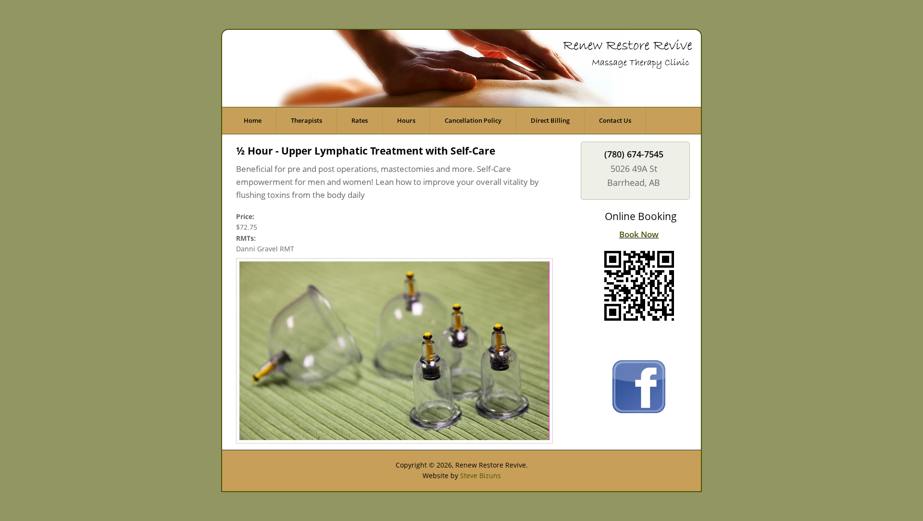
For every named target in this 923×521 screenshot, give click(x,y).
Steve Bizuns (480, 475)
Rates (359, 120)
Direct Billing (550, 120)
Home (253, 120)
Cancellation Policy (473, 120)
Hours (406, 120)
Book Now (639, 234)
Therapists (306, 120)
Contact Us (615, 120)
